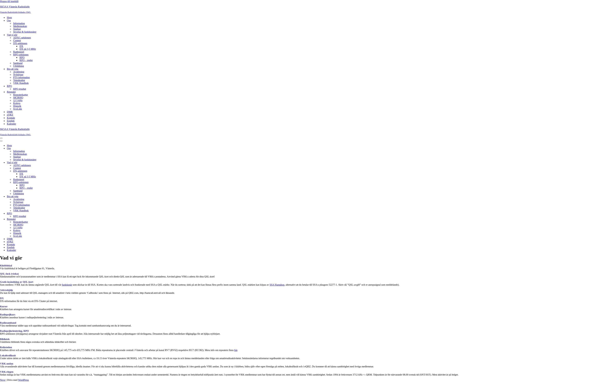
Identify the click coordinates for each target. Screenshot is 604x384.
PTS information (21, 77)
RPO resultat (19, 89)
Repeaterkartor (20, 94)
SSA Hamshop (277, 284)
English (10, 120)
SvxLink (17, 109)
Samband (17, 63)
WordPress (23, 380)
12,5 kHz (17, 100)
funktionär (67, 284)
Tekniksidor (19, 80)
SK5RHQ (18, 97)
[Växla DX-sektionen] (55, 171)
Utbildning (18, 66)
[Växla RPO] (55, 213)
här (235, 350)
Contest (17, 40)
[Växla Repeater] (55, 219)
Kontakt (11, 117)
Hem (9, 17)
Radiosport (18, 51)
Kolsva (16, 103)
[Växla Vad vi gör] (55, 162)
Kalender (11, 123)
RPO (22, 57)
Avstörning (18, 71)
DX (21, 46)
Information (19, 23)
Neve (2, 380)
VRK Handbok (21, 83)
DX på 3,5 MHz (28, 49)
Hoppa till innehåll (9, 1)
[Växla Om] (55, 148)
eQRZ (10, 114)
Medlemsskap (20, 26)
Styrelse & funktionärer (24, 31)
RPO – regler (26, 60)
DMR (10, 112)
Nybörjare (18, 74)
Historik (17, 106)
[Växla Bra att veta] (55, 196)
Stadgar (17, 29)
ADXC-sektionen (22, 37)
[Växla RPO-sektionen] (55, 182)
